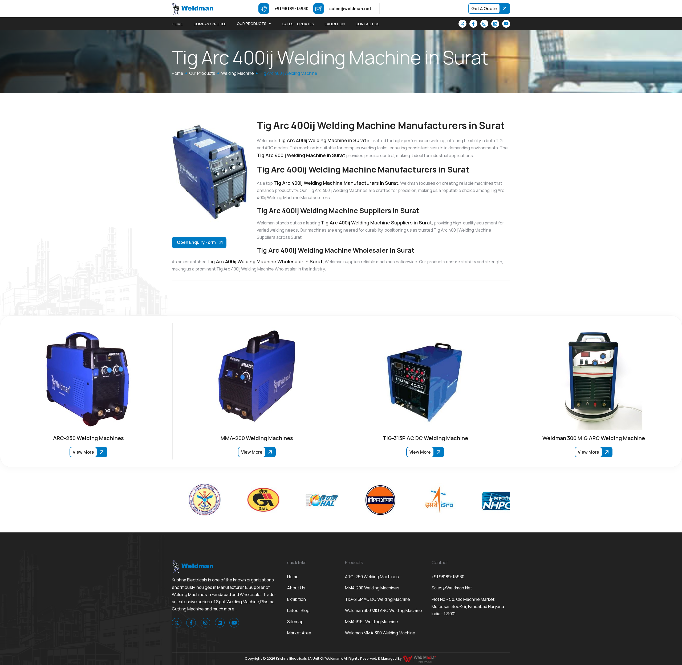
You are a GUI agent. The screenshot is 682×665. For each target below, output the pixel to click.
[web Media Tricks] (420, 658)
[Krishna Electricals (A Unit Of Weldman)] (192, 8)
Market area (299, 633)
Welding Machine (237, 73)
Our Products (251, 23)
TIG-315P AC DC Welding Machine (377, 599)
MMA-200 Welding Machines (372, 588)
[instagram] (484, 24)
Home (177, 23)
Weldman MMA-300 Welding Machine (380, 633)
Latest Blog (298, 610)
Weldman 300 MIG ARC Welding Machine (383, 610)
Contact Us (367, 23)
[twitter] (462, 24)
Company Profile (209, 23)
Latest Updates (298, 23)
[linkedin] (495, 24)
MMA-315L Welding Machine (371, 622)
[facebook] (473, 24)
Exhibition (335, 23)
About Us (296, 588)
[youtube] (506, 24)
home (177, 73)
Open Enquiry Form (196, 242)
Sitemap (295, 622)
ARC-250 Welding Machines (372, 577)
